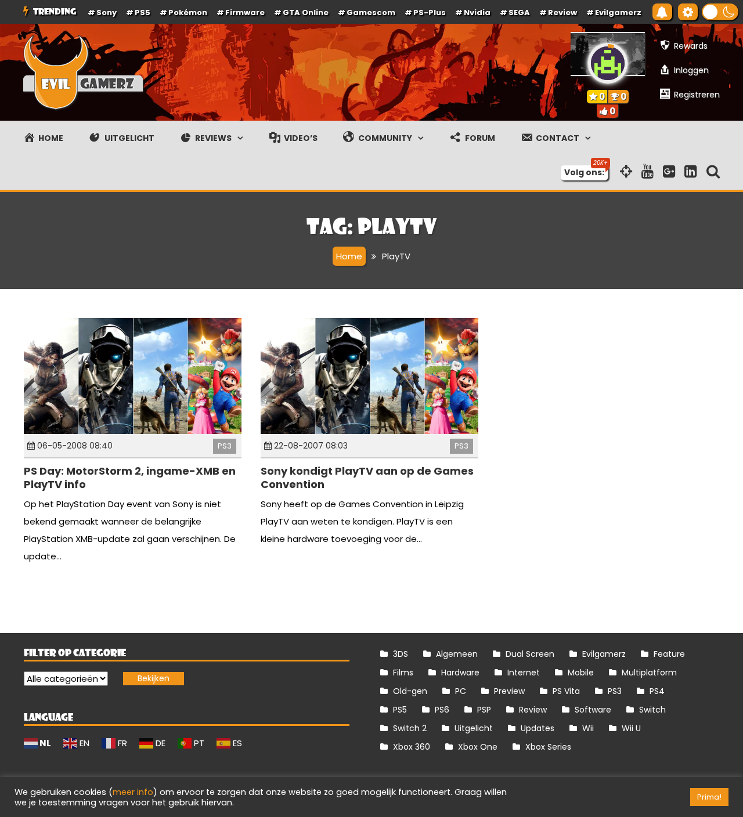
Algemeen (457, 654)
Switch (652, 709)
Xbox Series (548, 747)
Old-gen (410, 691)
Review (533, 709)
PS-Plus (429, 12)
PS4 (657, 691)
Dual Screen (530, 654)
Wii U (631, 728)
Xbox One (477, 747)
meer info (133, 792)
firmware (245, 12)
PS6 (442, 709)
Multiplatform (649, 672)
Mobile (581, 672)
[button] (720, 11)
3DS (400, 654)
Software (593, 709)
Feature (669, 654)
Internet (523, 672)
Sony (106, 12)
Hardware (460, 672)
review (562, 12)
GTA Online (306, 12)
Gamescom (371, 12)
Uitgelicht (474, 728)
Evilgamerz (618, 12)
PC (460, 691)
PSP (484, 709)
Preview (509, 691)
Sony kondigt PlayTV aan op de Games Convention (367, 477)
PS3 (225, 445)
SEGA (519, 12)
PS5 (142, 12)
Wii (588, 728)
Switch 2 (410, 728)
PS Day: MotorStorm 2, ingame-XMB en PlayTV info (130, 477)
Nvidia (477, 12)
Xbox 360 (411, 747)
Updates (537, 728)
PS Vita (566, 691)
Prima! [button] (709, 796)
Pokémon (187, 12)
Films (403, 672)
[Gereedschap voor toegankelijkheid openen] (688, 11)
